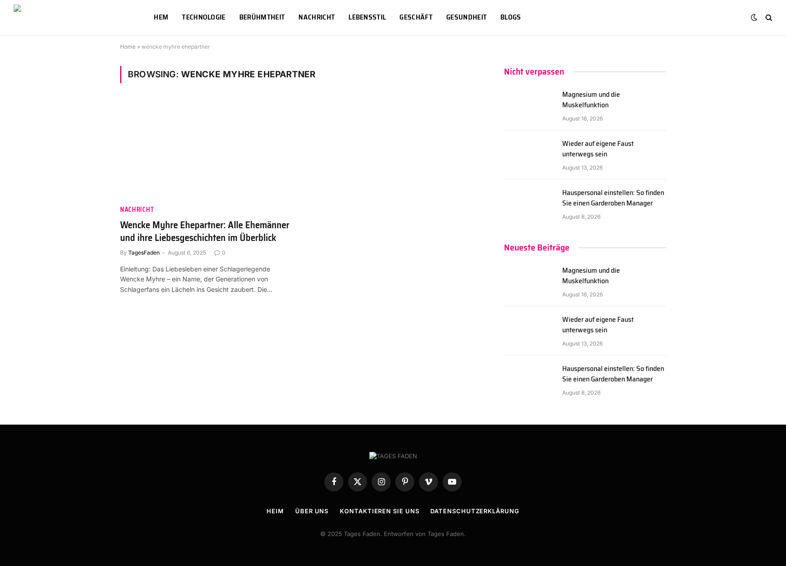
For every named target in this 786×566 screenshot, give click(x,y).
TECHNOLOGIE (204, 17)
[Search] (768, 17)
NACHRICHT (316, 17)
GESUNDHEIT (466, 17)
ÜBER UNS (311, 511)
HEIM (275, 511)
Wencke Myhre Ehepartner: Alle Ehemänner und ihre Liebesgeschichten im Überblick (204, 232)
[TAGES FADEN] (72, 17)
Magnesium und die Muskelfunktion (591, 100)
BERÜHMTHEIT (262, 17)
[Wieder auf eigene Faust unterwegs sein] (529, 155)
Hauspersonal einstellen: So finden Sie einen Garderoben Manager (613, 198)
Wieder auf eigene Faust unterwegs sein (598, 149)
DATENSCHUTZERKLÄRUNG (474, 511)
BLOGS (510, 17)
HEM (161, 17)
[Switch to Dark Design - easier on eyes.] (754, 17)
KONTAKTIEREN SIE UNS (379, 511)
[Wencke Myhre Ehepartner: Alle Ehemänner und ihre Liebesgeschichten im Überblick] (205, 149)
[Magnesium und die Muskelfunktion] (529, 106)
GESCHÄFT (416, 17)
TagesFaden (144, 252)
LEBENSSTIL (367, 17)
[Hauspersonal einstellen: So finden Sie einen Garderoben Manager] (529, 204)
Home (128, 46)
